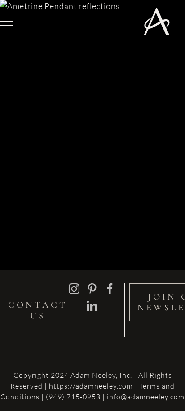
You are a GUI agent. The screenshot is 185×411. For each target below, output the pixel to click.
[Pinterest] (92, 288)
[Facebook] (110, 288)
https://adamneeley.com (91, 385)
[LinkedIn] (92, 306)
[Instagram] (74, 288)
